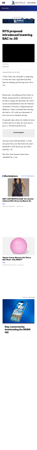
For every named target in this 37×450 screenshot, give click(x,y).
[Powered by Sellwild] (32, 297)
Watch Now (31, 2)
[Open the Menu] (3, 3)
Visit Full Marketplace (28, 176)
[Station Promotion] (18, 21)
